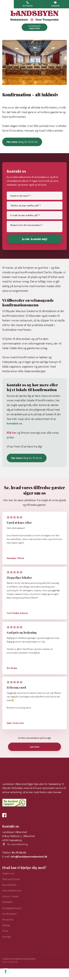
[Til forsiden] (34, 16)
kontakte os (14, 423)
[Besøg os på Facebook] (5, 815)
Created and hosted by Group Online (19, 958)
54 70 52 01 (19, 852)
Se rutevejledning (17, 844)
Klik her (12, 433)
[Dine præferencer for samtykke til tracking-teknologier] (6, 971)
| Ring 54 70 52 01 (22, 141)
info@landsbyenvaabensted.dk (29, 856)
